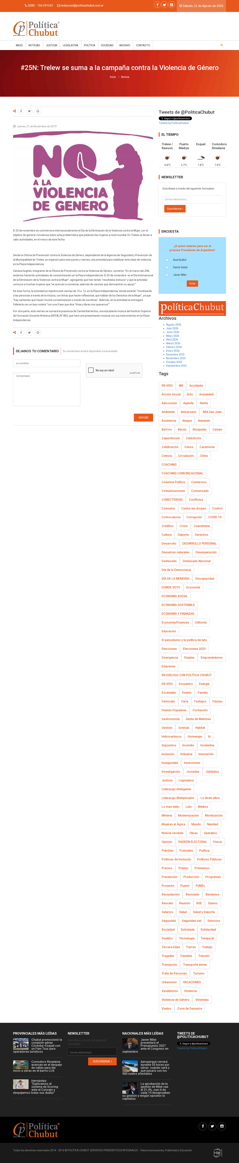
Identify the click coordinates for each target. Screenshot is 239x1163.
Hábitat (200, 728)
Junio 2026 (172, 332)
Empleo (189, 657)
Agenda (188, 403)
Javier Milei (179, 274)
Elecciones (169, 649)
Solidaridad (208, 929)
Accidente (196, 385)
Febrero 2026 (174, 347)
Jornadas (192, 771)
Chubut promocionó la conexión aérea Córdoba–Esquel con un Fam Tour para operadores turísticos (37, 1045)
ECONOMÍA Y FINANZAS (178, 613)
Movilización (214, 815)
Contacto (143, 45)
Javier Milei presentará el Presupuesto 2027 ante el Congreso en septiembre (145, 1045)
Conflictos (196, 499)
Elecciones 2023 (194, 649)
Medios (203, 806)
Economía (193, 587)
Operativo (210, 833)
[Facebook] (157, 4)
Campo (217, 429)
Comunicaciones (173, 491)
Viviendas (202, 1000)
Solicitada (187, 929)
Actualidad (206, 394)
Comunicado (200, 491)
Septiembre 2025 (176, 365)
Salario (213, 903)
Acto (190, 394)
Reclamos (212, 894)
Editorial (201, 622)
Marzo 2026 (173, 343)
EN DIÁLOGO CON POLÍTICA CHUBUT (187, 675)
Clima (204, 456)
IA (209, 736)
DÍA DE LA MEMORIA (175, 578)
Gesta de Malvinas (198, 719)
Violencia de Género (175, 1000)
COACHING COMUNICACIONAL (182, 473)
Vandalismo (170, 991)
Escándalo (169, 692)
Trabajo (207, 947)
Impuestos (169, 745)
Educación (169, 631)
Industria (186, 754)
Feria (184, 701)
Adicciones (169, 403)
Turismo (198, 973)
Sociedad (107, 45)
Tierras (191, 947)
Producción (191, 877)
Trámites (186, 956)
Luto (189, 806)
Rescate (167, 903)
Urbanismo (169, 982)
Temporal (207, 938)
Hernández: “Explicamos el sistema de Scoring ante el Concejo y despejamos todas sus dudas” (35, 1086)
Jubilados (212, 771)
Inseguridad (170, 763)
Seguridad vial (191, 921)
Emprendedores (212, 657)
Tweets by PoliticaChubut (174, 123)
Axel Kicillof (180, 259)
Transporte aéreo (195, 964)
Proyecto (168, 885)
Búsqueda (199, 429)
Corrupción (194, 517)
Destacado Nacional (197, 561)
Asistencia (169, 420)
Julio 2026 (172, 328)
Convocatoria (171, 517)
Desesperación (206, 552)
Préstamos (202, 868)
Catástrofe (193, 438)
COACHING (169, 464)
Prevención (169, 877)
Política (89, 45)
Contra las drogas (193, 508)
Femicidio (168, 701)
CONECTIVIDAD (172, 499)
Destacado (169, 561)
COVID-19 (214, 517)
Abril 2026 (172, 339)
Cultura (167, 535)
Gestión (167, 728)
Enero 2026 (173, 350)
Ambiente (168, 412)
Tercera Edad (171, 947)
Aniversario (188, 412)
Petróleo (167, 850)
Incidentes (207, 745)
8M (181, 385)
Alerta (204, 403)
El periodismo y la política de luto (184, 640)
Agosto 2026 (173, 324)
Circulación (186, 456)
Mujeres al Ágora (173, 824)
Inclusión (168, 754)
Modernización (188, 815)
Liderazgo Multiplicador (178, 798)
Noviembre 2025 (176, 358)
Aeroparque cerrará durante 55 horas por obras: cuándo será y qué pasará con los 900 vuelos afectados (146, 1067)
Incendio (188, 745)
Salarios (167, 912)
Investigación (171, 771)
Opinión (167, 842)
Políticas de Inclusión (176, 859)
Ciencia (167, 456)
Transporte (169, 964)
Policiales (186, 850)
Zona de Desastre (189, 1008)
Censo (188, 447)
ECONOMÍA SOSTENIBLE (178, 605)
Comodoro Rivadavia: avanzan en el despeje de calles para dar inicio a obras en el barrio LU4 (37, 1066)
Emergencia (170, 657)
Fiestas (217, 701)
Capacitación (171, 438)
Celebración (170, 447)
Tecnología (187, 938)
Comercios (199, 482)
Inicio (19, 45)
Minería (167, 815)
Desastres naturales (176, 552)
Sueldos (167, 938)
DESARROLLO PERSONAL (199, 543)
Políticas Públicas (209, 859)
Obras (194, 833)
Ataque (187, 420)
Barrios (167, 429)
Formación (200, 710)
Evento (187, 692)
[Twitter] (164, 4)
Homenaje (195, 736)
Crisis (184, 526)
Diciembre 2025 (175, 354)
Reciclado (192, 894)
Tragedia (168, 956)
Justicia (51, 45)
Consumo (168, 508)
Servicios (213, 921)
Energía (204, 684)
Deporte (183, 535)
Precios (167, 868)
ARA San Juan (212, 412)
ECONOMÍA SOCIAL (175, 596)
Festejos (200, 701)
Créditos (167, 526)
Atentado (204, 420)
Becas (182, 429)
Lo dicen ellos (210, 798)
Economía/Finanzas (175, 622)
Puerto (185, 885)
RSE (199, 903)
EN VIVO (167, 385)
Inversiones (192, 763)
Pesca (217, 842)
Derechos (201, 535)
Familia (203, 692)
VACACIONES (192, 982)
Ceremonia (207, 447)
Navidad (212, 824)
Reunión (184, 903)
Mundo (196, 824)
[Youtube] (171, 4)
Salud (183, 912)
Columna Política (173, 482)
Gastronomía (171, 719)
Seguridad (169, 921)
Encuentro (186, 684)
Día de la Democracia (176, 570)
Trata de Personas (174, 973)
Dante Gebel (180, 267)
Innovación (206, 754)
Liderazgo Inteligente (176, 789)
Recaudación (171, 894)
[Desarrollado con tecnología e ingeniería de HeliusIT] (217, 1152)
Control (217, 508)
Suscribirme (174, 208)
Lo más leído (170, 806)
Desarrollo (169, 543)
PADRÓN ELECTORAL (192, 842)
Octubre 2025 (174, 361)
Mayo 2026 (172, 335)
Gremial (184, 728)
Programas (213, 877)
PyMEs (200, 885)
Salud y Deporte (204, 912)
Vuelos (166, 1008)
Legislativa (70, 45)
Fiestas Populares (174, 710)
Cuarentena (202, 526)
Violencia (190, 991)
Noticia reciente (172, 833)
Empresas (169, 666)
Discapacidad (204, 578)
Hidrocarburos (172, 736)
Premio (183, 868)
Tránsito (204, 956)
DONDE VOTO (171, 587)
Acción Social (171, 394)
